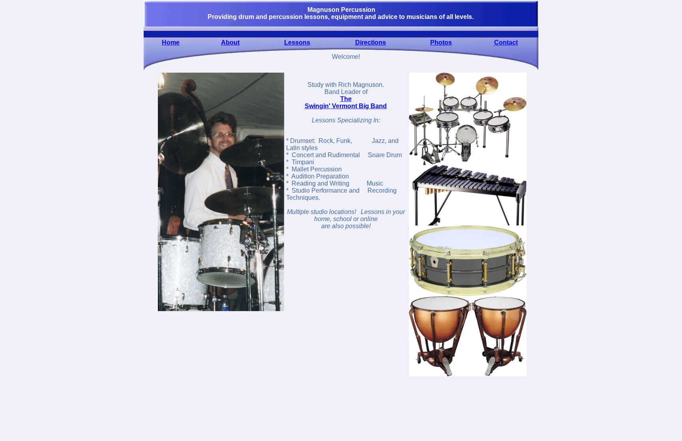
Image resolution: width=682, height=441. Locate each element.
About (230, 42)
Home (171, 42)
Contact (506, 42)
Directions (370, 42)
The (346, 99)
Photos (441, 42)
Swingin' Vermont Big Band (346, 106)
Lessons (297, 42)
